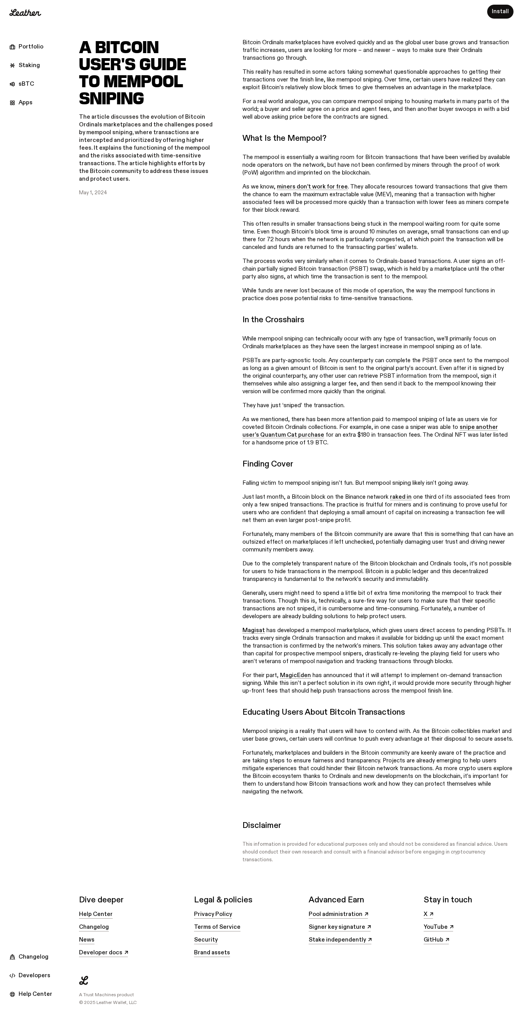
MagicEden (295, 675)
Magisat (253, 630)
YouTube (438, 927)
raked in (401, 497)
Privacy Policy (213, 914)
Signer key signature (340, 927)
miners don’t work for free (312, 187)
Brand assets (212, 953)
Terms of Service (217, 927)
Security (206, 940)
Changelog (94, 927)
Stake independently (340, 940)
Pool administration (338, 914)
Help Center (96, 914)
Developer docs (103, 952)
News (86, 940)
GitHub (436, 940)
